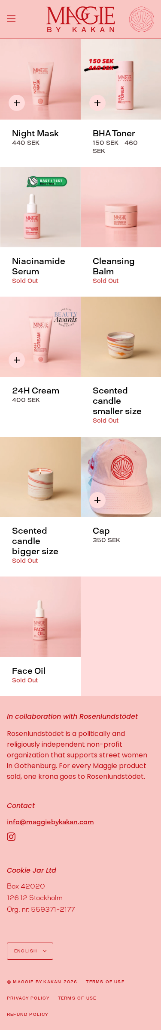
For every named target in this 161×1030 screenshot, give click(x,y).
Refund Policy (28, 1014)
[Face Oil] (40, 617)
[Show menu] (11, 19)
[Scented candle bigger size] (40, 477)
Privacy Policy (28, 998)
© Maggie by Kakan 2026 (42, 982)
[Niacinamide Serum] (40, 207)
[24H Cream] (40, 337)
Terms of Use (105, 982)
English (26, 951)
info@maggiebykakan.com (50, 822)
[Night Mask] (40, 79)
